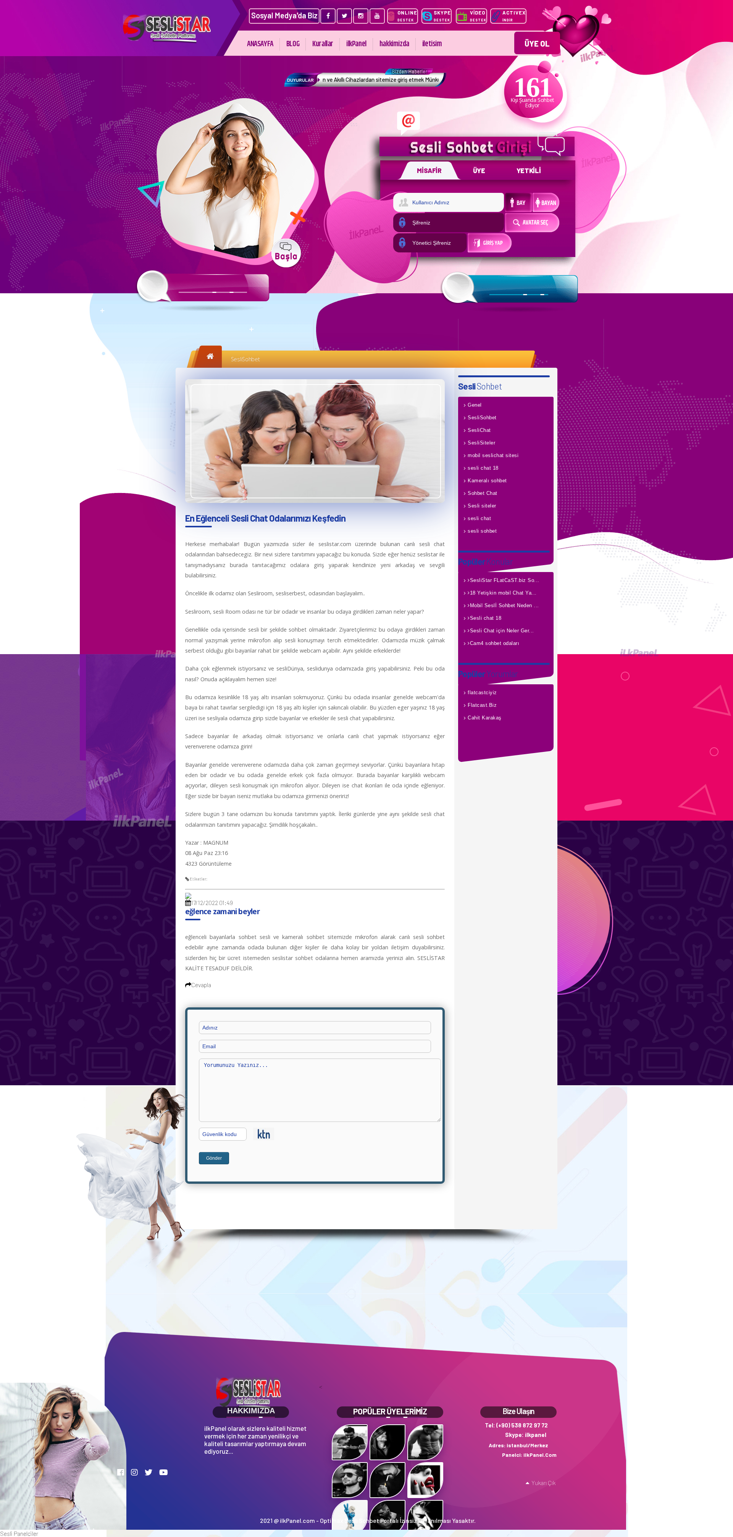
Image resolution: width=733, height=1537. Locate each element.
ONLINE (407, 16)
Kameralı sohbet (487, 480)
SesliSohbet (245, 359)
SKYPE (442, 16)
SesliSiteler (481, 443)
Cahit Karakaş (485, 718)
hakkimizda (394, 44)
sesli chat (479, 518)
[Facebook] (328, 16)
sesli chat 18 (483, 468)
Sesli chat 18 (486, 618)
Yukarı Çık (543, 1482)
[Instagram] (360, 16)
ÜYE (479, 170)
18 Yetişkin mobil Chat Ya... (503, 593)
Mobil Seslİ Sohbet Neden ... (504, 605)
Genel (475, 405)
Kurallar (322, 44)
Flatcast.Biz (482, 705)
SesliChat (479, 430)
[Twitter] (344, 16)
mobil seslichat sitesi (493, 455)
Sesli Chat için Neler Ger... (502, 631)
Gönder (214, 1158)
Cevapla (201, 984)
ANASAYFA (260, 44)
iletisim (432, 44)
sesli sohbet (482, 531)
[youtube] (377, 16)
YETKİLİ (529, 170)
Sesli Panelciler (19, 1533)
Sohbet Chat (482, 493)
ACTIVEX (514, 16)
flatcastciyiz (482, 692)
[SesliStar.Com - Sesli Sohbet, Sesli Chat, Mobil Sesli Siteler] (167, 41)
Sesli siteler (482, 506)
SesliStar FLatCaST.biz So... (504, 580)
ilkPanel (356, 44)
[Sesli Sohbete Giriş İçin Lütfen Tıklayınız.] (286, 253)
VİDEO (478, 16)
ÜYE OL (537, 43)
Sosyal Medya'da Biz (284, 15)
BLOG (292, 44)
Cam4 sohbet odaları (495, 643)
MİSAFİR (429, 170)
